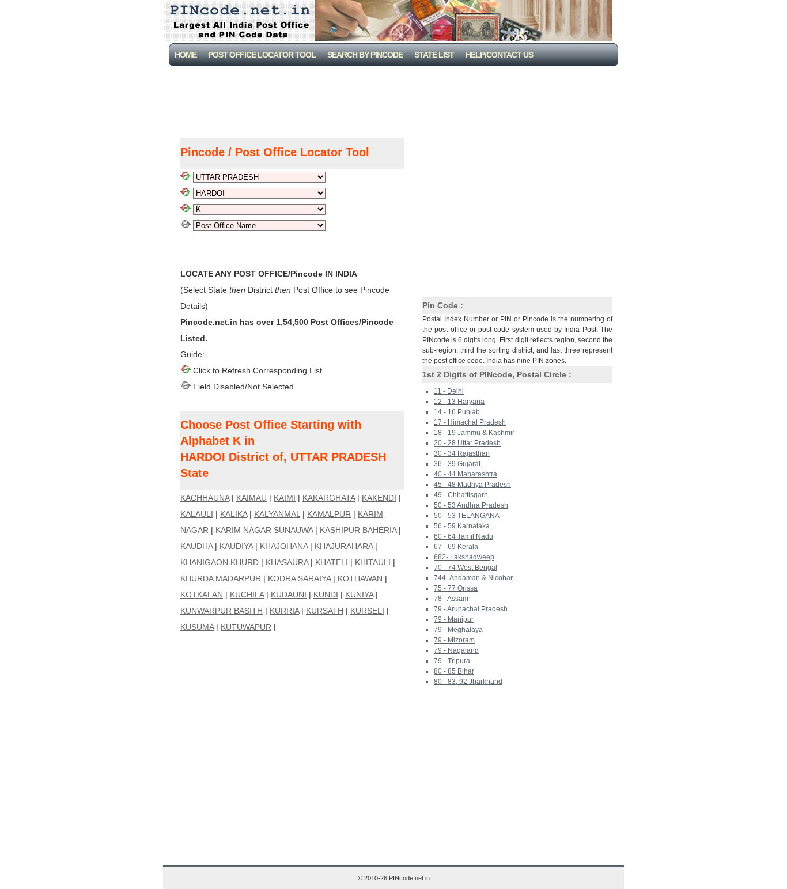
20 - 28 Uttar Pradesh (467, 443)
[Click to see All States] (185, 176)
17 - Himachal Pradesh (470, 422)
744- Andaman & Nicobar (473, 578)
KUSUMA (197, 626)
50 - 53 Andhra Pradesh (471, 505)
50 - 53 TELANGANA (467, 516)
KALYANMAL (277, 514)
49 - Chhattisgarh (461, 495)
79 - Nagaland (456, 650)
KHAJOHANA (284, 546)
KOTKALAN (201, 594)
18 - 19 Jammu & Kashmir (474, 433)
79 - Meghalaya (458, 630)
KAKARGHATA (328, 497)
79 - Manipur (454, 619)
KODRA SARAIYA (299, 578)
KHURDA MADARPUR (220, 578)
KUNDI (325, 594)
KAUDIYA (236, 546)
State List (434, 54)
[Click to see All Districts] (185, 193)
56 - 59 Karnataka (462, 526)
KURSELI (367, 610)
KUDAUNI (289, 594)
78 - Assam (451, 599)
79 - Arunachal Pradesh (471, 609)
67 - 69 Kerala (456, 547)
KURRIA (284, 610)
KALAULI (196, 514)
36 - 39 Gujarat (457, 464)
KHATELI (331, 562)
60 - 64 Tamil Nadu (463, 536)
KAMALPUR (329, 514)
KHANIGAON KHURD (219, 562)
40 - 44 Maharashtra (465, 474)
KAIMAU (251, 497)
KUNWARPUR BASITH (221, 610)
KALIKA (233, 514)
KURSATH (324, 610)
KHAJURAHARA (344, 546)
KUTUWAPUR (246, 626)
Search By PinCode (365, 54)
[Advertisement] (396, 98)
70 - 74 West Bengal (465, 567)
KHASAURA (287, 562)
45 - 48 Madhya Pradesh (472, 485)
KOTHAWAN (360, 578)
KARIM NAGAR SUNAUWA (264, 530)
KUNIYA (359, 594)
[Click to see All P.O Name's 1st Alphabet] (185, 209)
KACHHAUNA (204, 497)
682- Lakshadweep (464, 557)
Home (185, 54)
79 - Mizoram (454, 640)
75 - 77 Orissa (456, 588)
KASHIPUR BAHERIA (358, 530)
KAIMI (285, 497)
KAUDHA (196, 546)
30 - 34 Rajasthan (462, 453)
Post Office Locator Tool (262, 54)
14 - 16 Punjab (457, 412)
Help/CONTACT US (499, 54)
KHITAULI (373, 562)
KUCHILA (247, 594)
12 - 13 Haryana (459, 402)
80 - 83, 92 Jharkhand (468, 682)
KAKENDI (379, 497)
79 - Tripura (452, 661)
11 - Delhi (449, 391)
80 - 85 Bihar (454, 671)
